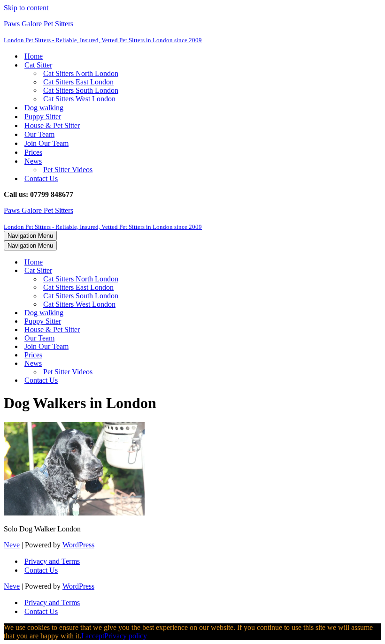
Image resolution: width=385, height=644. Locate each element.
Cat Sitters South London (80, 90)
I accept (92, 636)
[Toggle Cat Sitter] (168, 271)
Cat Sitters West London (79, 99)
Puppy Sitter (42, 117)
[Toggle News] (168, 364)
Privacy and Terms (52, 561)
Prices (33, 152)
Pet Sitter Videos (67, 170)
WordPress (78, 545)
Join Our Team (46, 143)
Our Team (39, 134)
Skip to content (26, 8)
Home (33, 56)
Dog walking (43, 108)
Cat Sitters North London (80, 73)
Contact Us (41, 178)
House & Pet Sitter (52, 125)
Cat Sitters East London (78, 82)
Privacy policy (125, 636)
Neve (12, 545)
